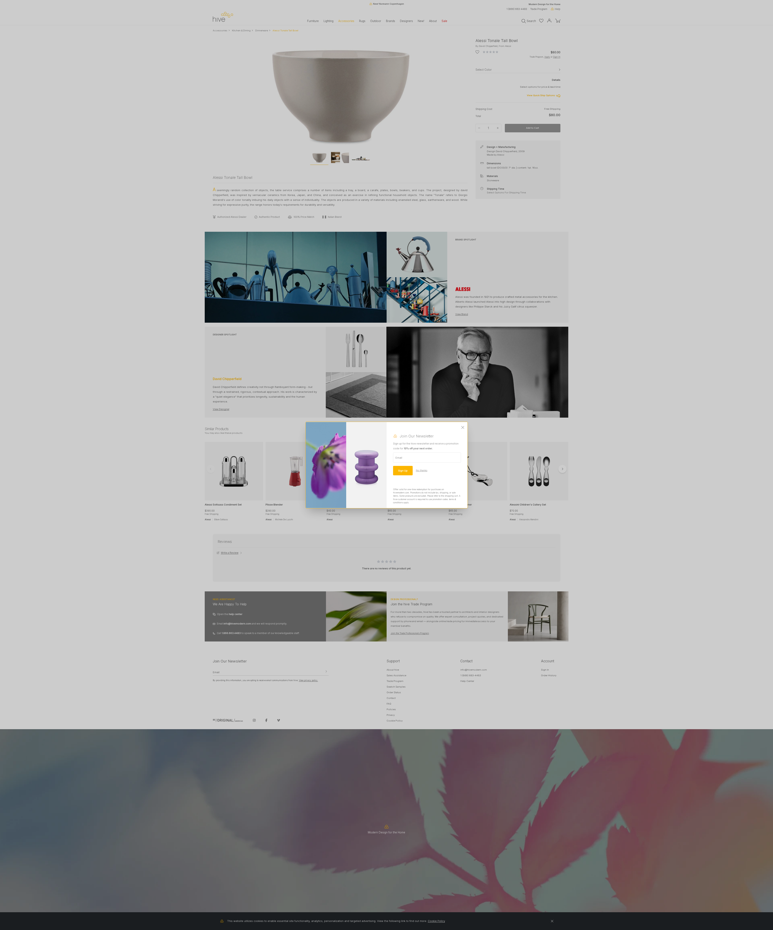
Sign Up (403, 470)
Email (398, 457)
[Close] (462, 427)
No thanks (421, 470)
